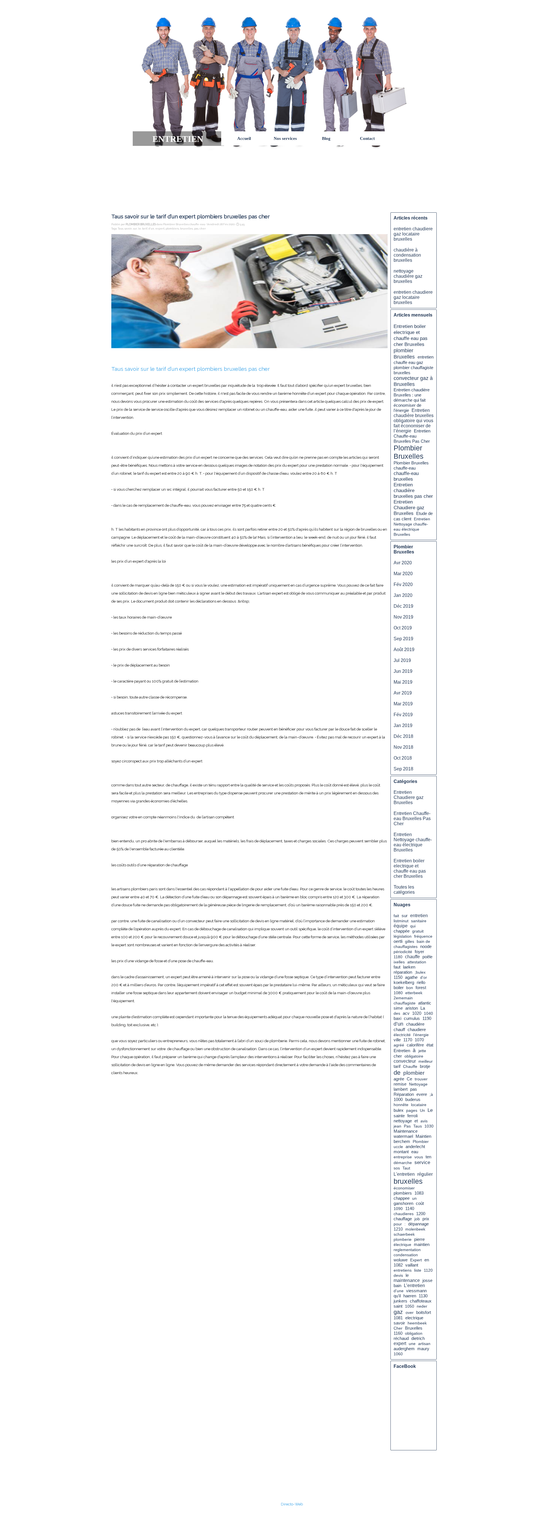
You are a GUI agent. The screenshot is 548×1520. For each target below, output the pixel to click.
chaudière (415, 1024)
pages (411, 1110)
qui (413, 926)
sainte (399, 1116)
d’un (151, 228)
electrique (414, 1318)
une (412, 1343)
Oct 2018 (403, 758)
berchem (402, 1141)
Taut (406, 1168)
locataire (418, 1104)
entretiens (403, 1270)
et (416, 1121)
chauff (399, 1029)
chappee (402, 1198)
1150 (398, 977)
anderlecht (415, 1146)
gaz (398, 1312)
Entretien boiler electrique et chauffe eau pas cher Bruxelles (411, 335)
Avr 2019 (403, 692)
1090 (398, 1208)
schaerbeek (404, 1234)
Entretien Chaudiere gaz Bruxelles (409, 507)
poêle (427, 956)
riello (421, 982)
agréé (399, 1045)
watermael (403, 1136)
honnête (401, 1104)
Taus (120, 228)
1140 (409, 1208)
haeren (409, 1296)
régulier (425, 1174)
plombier (413, 1073)
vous (418, 1157)
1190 (426, 1018)
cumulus (412, 1018)
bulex (399, 1110)
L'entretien (404, 1174)
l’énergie (421, 1034)
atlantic (424, 1003)
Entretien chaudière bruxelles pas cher (413, 490)
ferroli (412, 1116)
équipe (401, 925)
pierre (419, 1239)
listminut (401, 921)
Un (422, 1110)
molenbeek (415, 1229)
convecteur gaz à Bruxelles (413, 381)
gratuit (418, 931)
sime (398, 1008)
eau (414, 1151)
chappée (402, 931)
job (417, 1219)
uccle (398, 1146)
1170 (407, 1040)
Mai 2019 (403, 682)
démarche (403, 1162)
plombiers (172, 228)
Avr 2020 (403, 562)
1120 (428, 1270)
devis (398, 1275)
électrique (402, 1244)
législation (403, 936)
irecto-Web (293, 1504)
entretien (419, 915)
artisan (424, 1343)
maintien (422, 1244)
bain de (423, 941)
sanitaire (418, 921)
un (414, 1198)
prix (425, 1218)
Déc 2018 (403, 736)
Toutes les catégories (404, 890)
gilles (409, 941)
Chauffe (410, 1066)
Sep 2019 (403, 638)
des (397, 1013)
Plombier (421, 1141)
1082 (398, 1265)
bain (397, 1285)
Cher (398, 1328)
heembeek (417, 1323)
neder (422, 1306)
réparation (403, 972)
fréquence (423, 936)
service (422, 1162)
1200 (420, 1213)
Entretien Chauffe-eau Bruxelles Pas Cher (412, 436)
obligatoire (413, 1056)
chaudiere (417, 1029)
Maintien (423, 1136)
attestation (416, 962)
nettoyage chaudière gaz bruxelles (408, 276)
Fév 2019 (403, 714)
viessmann (416, 1291)
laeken (409, 967)
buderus (412, 1099)
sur (135, 228)
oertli (398, 941)
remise (400, 1084)
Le (430, 1110)
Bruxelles (413, 1328)
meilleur (425, 1061)
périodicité (403, 951)
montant (401, 1151)
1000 (398, 1099)
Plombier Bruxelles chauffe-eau (411, 465)
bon (409, 987)
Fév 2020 (403, 584)
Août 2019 (404, 649)
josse (427, 1280)
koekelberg (404, 982)
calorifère (415, 1045)
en (426, 1259)
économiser (404, 1188)
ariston (411, 1008)
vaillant (411, 1265)
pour (398, 1224)
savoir (128, 228)
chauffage (403, 1218)
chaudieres (404, 1213)
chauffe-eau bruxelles (406, 476)
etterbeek (413, 992)
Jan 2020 (403, 595)
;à (431, 1094)
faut (397, 967)
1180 (398, 957)
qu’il (397, 1295)
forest (421, 987)
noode (426, 946)
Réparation (404, 1094)
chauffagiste (405, 1003)
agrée (399, 1078)
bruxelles (186, 228)
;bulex (420, 972)
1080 (398, 992)
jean (397, 1126)
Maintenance (406, 1131)
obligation (413, 1333)
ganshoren (403, 1203)
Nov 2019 (403, 617)
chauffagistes (406, 946)
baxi (397, 1018)
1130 (423, 1296)
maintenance (407, 1280)
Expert (416, 1260)
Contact (367, 138)
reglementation (407, 1249)
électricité (402, 1034)
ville (397, 1040)
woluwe (401, 1260)
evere (421, 1094)
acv (406, 1013)
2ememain (403, 998)
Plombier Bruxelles (409, 452)
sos (397, 1168)
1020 (416, 1013)
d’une (399, 1291)
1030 (429, 1126)
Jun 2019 (403, 671)
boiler (399, 987)
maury (423, 1348)
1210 (398, 1229)
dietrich (418, 1338)
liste (417, 1270)
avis (424, 1121)
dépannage (418, 1224)
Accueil (244, 138)
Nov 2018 (403, 747)
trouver (421, 1079)
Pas (407, 1126)
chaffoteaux (421, 1301)
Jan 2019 (403, 725)
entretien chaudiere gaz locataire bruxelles (413, 233)
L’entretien (414, 1285)
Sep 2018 (403, 768)
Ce (409, 1078)
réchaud (401, 1338)
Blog (326, 138)
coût (420, 1203)
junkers (400, 1301)
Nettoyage (418, 1084)
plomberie (403, 1239)
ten (428, 1157)
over (410, 1312)
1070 (419, 1040)
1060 (398, 1354)
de (397, 1072)
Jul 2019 (402, 660)
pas (196, 228)
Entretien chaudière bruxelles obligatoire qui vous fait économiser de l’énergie (414, 420)
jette (422, 1050)
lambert (401, 1089)
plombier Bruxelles (404, 353)
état (429, 1044)
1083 (419, 1193)
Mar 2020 (403, 573)
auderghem (404, 1348)
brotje (425, 1066)
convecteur (405, 1061)
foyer (419, 951)
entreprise (403, 1157)
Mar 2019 (403, 703)
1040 (428, 1013)
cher (203, 228)
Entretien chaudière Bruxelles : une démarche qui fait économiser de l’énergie (412, 400)
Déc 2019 (403, 606)
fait (396, 915)
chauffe (412, 956)
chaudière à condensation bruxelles (407, 255)
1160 (398, 1333)
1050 (409, 1306)
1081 (398, 1318)
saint (398, 1306)
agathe (411, 977)
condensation (406, 1255)
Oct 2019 (403, 627)
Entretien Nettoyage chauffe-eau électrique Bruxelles (413, 842)
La (422, 1008)
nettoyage (403, 1120)
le (139, 228)
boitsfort (423, 1312)
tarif (144, 228)
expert (159, 228)
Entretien (402, 1050)
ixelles (399, 962)
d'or (423, 977)
